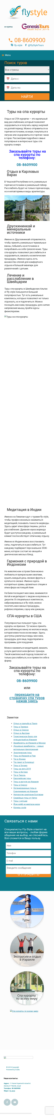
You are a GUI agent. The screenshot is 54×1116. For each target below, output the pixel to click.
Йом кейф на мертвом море (26, 804)
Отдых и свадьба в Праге (25, 723)
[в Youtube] (14, 1102)
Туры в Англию (20, 772)
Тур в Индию (19, 759)
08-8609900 (29, 40)
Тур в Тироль (19, 775)
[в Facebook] (7, 1102)
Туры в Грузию (20, 765)
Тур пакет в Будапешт (23, 762)
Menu (8, 55)
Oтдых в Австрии (21, 733)
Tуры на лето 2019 (22, 769)
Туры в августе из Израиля (26, 782)
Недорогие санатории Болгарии (28, 794)
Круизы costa (19, 807)
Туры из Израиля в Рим (24, 756)
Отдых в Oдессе (21, 730)
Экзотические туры (22, 752)
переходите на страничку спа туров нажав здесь (27, 697)
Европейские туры (22, 778)
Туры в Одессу (20, 785)
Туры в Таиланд (20, 727)
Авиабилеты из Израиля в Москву (29, 743)
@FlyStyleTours (36, 45)
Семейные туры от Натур (25, 798)
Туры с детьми (20, 801)
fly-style (18, 45)
